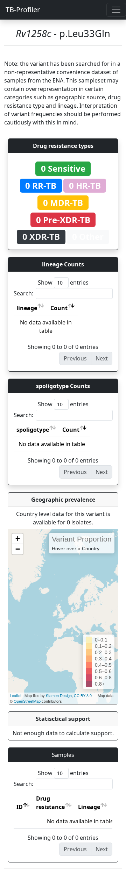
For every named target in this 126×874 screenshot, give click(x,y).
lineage (26, 308)
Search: (23, 293)
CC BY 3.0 (83, 695)
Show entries (63, 282)
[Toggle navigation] (116, 10)
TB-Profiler (23, 9)
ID (19, 807)
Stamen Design (59, 695)
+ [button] (17, 538)
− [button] (17, 549)
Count (59, 308)
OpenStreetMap (27, 701)
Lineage (89, 807)
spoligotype (32, 430)
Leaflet (15, 695)
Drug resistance (50, 803)
